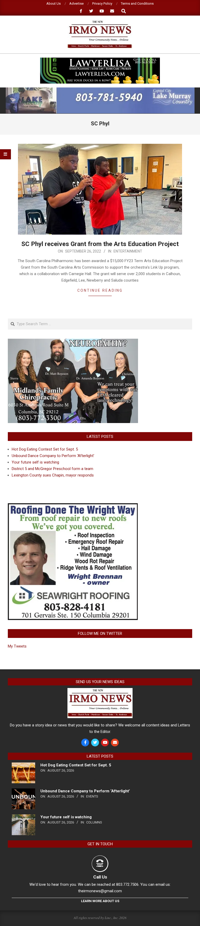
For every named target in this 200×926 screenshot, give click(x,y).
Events (92, 796)
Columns (94, 822)
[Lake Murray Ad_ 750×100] (100, 90)
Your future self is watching (35, 462)
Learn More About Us (100, 901)
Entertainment (128, 251)
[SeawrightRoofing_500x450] (73, 506)
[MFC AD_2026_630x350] (73, 341)
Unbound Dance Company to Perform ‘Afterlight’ (53, 455)
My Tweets (17, 646)
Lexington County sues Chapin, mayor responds (53, 475)
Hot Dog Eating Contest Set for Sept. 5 (45, 449)
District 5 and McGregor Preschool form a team (52, 468)
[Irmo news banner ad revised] (100, 60)
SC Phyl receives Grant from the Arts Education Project (100, 244)
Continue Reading (100, 290)
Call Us (100, 877)
